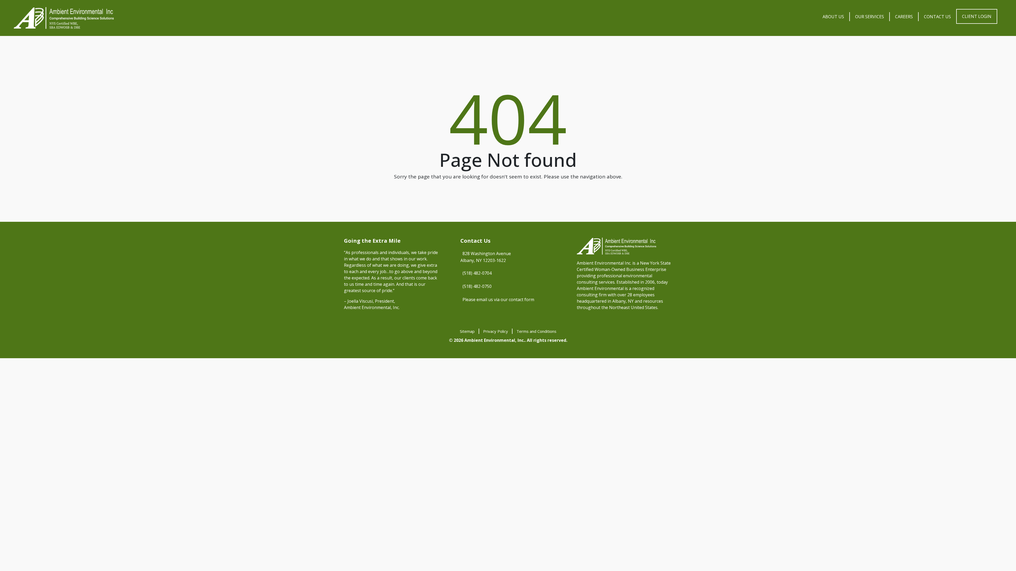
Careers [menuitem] (904, 17)
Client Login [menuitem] (976, 16)
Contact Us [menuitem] (937, 17)
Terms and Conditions (536, 331)
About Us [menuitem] (833, 17)
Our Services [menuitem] (869, 17)
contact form (521, 299)
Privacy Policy (495, 331)
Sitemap (467, 331)
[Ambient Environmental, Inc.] (64, 18)
